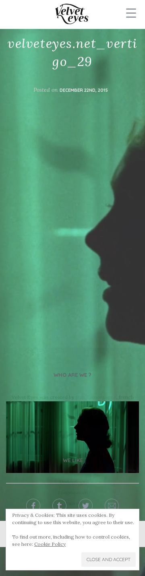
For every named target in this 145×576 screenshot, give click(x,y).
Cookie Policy (50, 544)
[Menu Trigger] (131, 13)
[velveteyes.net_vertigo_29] (72, 436)
